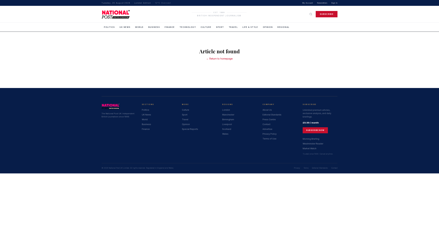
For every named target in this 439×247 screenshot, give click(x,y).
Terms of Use (269, 138)
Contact (266, 124)
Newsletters (322, 3)
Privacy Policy (270, 134)
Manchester (228, 114)
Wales (225, 134)
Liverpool (227, 124)
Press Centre (269, 119)
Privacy (297, 168)
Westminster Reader (313, 143)
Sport (220, 27)
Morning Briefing (311, 139)
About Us (267, 110)
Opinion (268, 27)
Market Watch (309, 148)
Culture (206, 27)
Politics (109, 27)
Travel (233, 27)
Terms (306, 168)
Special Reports (190, 129)
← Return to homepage (219, 58)
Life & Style (250, 27)
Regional (283, 27)
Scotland (226, 129)
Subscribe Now (315, 130)
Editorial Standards (272, 114)
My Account (307, 3)
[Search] (311, 14)
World (139, 27)
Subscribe (326, 14)
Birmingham (228, 119)
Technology (188, 27)
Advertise (267, 129)
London (226, 110)
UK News (125, 27)
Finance (170, 27)
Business (154, 27)
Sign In (334, 3)
